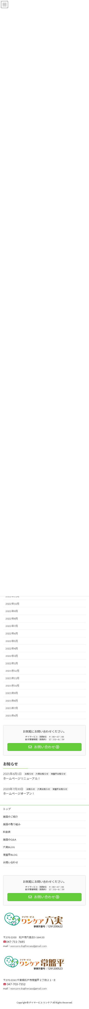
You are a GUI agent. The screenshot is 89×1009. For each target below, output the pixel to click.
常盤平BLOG (10, 854)
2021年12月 (12, 670)
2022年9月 (12, 611)
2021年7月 (12, 708)
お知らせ (29, 774)
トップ (7, 809)
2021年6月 (12, 715)
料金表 (7, 831)
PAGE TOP (83, 974)
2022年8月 (12, 618)
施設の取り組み (11, 824)
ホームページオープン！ (19, 793)
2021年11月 (12, 678)
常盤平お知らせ (58, 774)
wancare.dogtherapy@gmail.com (28, 946)
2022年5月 (12, 641)
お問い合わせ (10, 862)
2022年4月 (12, 648)
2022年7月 (12, 626)
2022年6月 (12, 633)
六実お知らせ (42, 774)
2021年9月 (12, 693)
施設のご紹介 (10, 816)
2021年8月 (12, 700)
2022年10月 (12, 603)
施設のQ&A (9, 839)
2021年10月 (12, 685)
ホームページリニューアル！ (22, 778)
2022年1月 (12, 663)
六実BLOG (9, 847)
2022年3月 (12, 655)
